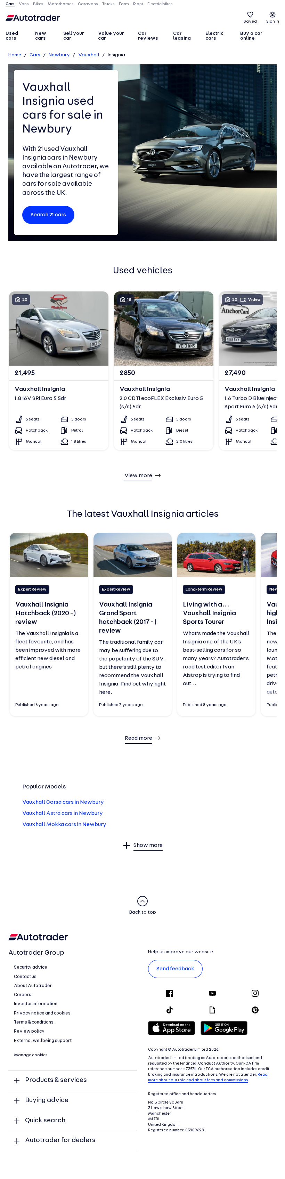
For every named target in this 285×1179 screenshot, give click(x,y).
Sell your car (73, 36)
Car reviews (148, 36)
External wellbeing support (43, 1040)
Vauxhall (88, 55)
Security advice (30, 967)
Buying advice (46, 1100)
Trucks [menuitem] (108, 4)
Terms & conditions (34, 1022)
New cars (40, 36)
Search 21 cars (48, 215)
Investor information (35, 1004)
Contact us (25, 977)
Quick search (45, 1120)
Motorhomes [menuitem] (61, 4)
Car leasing (182, 36)
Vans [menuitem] (24, 4)
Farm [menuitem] (124, 4)
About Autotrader (33, 986)
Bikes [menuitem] (38, 4)
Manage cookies (31, 1055)
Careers (22, 995)
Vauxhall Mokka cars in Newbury (64, 824)
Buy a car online (251, 36)
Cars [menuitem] (10, 4)
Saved (250, 21)
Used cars (12, 36)
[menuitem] (17, 36)
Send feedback (175, 969)
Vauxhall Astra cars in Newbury (62, 813)
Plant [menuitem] (138, 4)
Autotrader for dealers (60, 1140)
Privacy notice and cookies (42, 1013)
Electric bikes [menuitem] (160, 4)
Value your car (111, 36)
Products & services (56, 1080)
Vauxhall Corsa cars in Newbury (63, 802)
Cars (35, 55)
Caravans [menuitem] (88, 4)
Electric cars (214, 36)
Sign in (272, 21)
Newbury (59, 55)
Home (14, 55)
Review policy (29, 1031)
